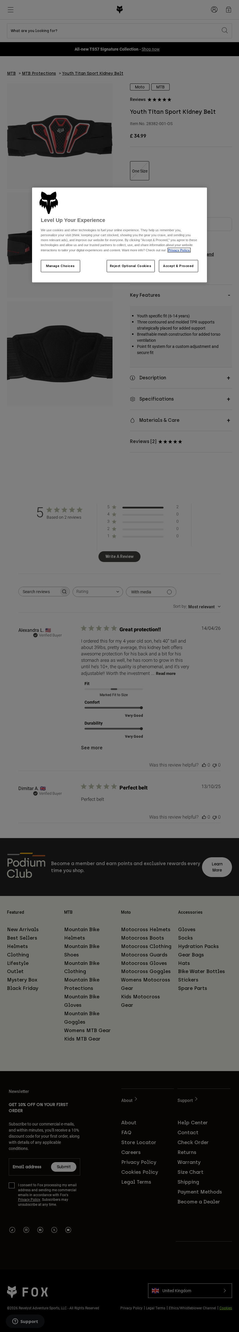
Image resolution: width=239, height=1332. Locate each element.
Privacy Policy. (179, 250)
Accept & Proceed (178, 266)
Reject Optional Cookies (131, 266)
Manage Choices (60, 266)
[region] (119, 235)
